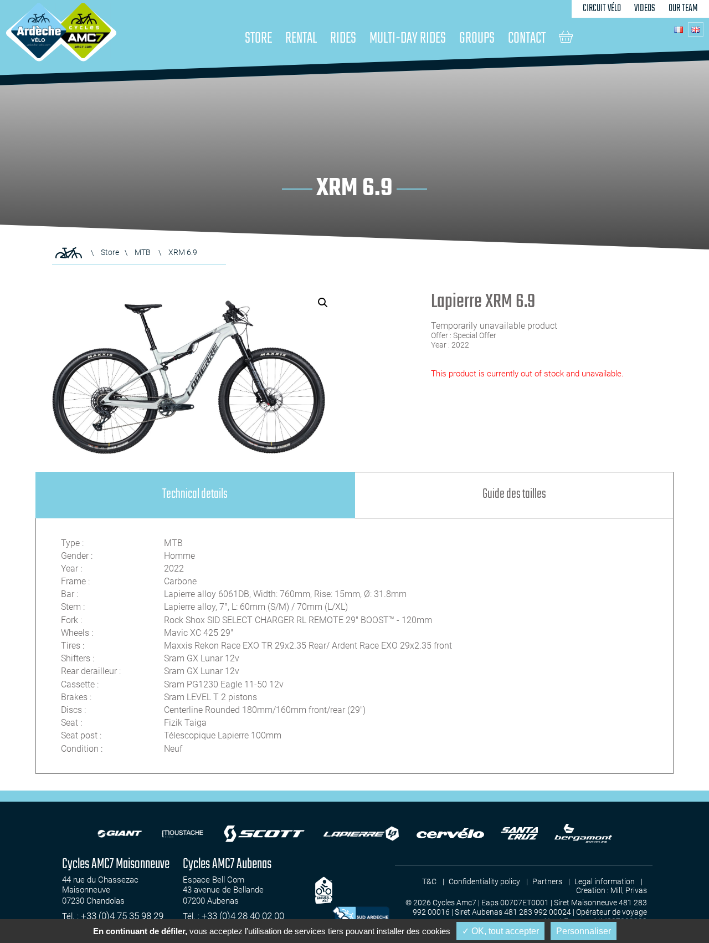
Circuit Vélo (602, 9)
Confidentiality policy (484, 881)
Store (258, 38)
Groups (477, 38)
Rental (301, 38)
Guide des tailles (514, 494)
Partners (547, 881)
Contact (527, 38)
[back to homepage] (38, 30)
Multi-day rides (407, 38)
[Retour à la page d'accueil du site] (68, 252)
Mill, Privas (628, 890)
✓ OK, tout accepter (500, 931)
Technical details (195, 494)
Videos (644, 9)
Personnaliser (583, 931)
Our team (683, 9)
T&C (429, 881)
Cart (565, 36)
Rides (343, 38)
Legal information (604, 881)
